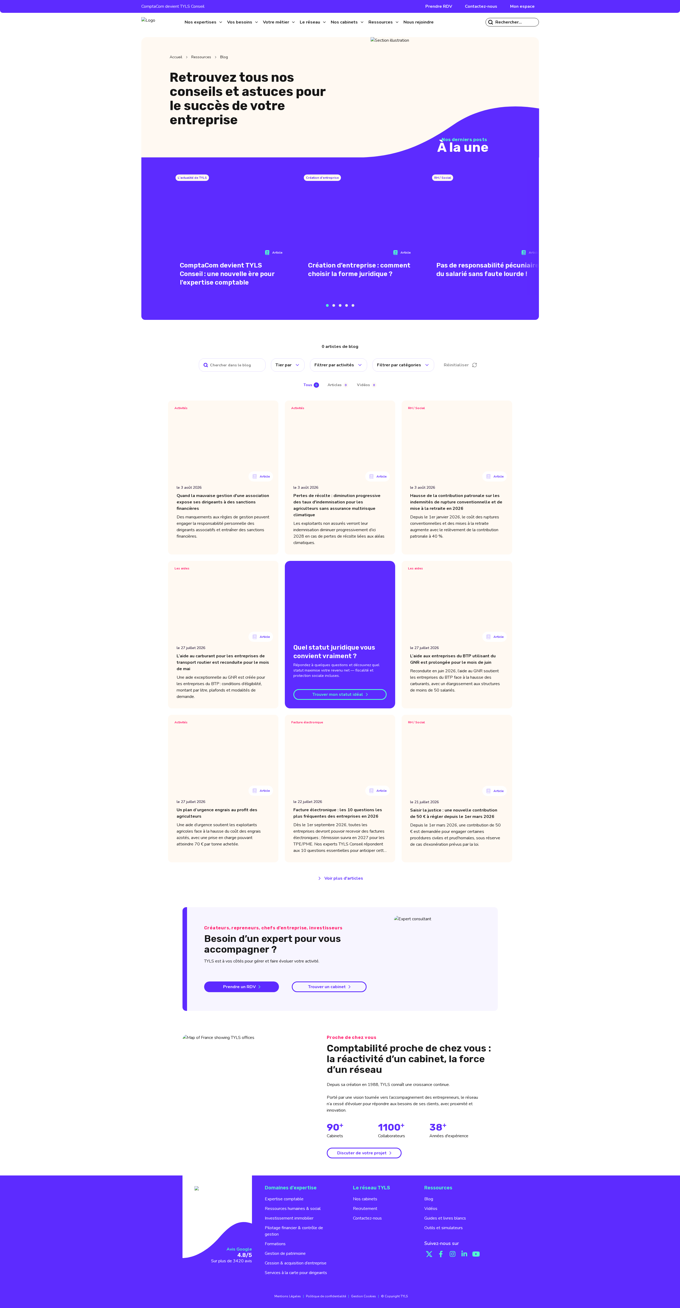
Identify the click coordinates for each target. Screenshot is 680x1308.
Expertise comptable (284, 1199)
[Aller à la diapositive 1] (327, 305)
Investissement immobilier (289, 1218)
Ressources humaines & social (293, 1209)
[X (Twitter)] (429, 1254)
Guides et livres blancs (445, 1218)
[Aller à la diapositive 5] (353, 305)
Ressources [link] (201, 57)
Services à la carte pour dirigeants (296, 1273)
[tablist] (340, 385)
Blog (428, 1199)
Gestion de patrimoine (285, 1253)
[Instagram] (452, 1254)
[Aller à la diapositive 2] (333, 305)
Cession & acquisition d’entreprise (296, 1263)
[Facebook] (441, 1254)
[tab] (311, 385)
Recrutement (365, 1209)
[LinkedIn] (464, 1254)
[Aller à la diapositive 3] (340, 305)
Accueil (176, 57)
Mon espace (522, 6)
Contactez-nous (481, 6)
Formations (275, 1244)
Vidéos (430, 1209)
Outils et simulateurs (443, 1228)
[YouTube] (476, 1254)
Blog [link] (224, 57)
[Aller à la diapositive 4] (346, 305)
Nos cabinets (365, 1199)
